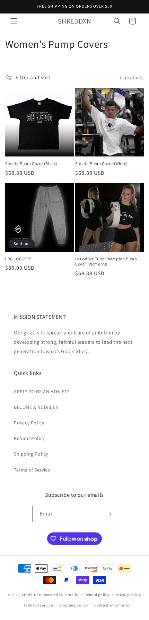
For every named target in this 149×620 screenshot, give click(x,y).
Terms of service (38, 605)
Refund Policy (29, 438)
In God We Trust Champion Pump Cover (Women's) (106, 261)
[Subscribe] (109, 514)
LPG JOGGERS (18, 258)
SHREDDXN (32, 594)
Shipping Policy (31, 454)
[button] (13, 21)
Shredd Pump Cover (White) (101, 163)
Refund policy (97, 594)
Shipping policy (73, 605)
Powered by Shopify (60, 594)
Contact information (113, 605)
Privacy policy (128, 594)
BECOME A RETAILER (36, 407)
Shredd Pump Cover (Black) (31, 163)
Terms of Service (32, 470)
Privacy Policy (29, 423)
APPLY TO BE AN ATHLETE (42, 391)
